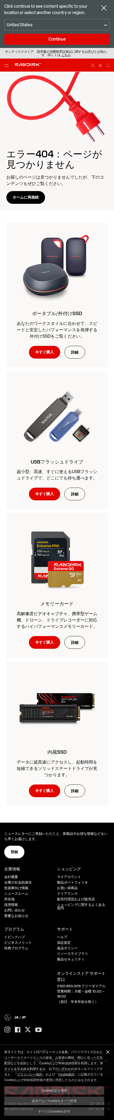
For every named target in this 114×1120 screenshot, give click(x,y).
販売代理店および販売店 (76, 899)
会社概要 (11, 877)
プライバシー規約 (29, 1074)
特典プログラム (16, 948)
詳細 (74, 352)
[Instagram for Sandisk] (7, 1029)
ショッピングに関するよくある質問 (81, 906)
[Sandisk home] (28, 64)
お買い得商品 (67, 888)
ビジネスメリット (18, 942)
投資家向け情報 (16, 888)
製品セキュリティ (71, 959)
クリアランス (67, 893)
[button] (66, 55)
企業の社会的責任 (18, 882)
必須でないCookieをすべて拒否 (54, 1101)
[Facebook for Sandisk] (17, 1030)
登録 (14, 851)
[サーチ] (108, 65)
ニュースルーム (16, 893)
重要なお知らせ (16, 916)
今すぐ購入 (44, 352)
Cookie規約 (66, 1074)
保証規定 (64, 942)
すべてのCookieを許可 (54, 1111)
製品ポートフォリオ (72, 882)
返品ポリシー (67, 948)
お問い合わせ (14, 910)
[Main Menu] (7, 65)
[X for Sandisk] (28, 1029)
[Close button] (104, 8)
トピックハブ (14, 937)
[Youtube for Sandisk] (38, 1030)
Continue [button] (57, 39)
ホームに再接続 (26, 197)
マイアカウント (69, 877)
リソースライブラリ (72, 953)
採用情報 (11, 904)
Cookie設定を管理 (54, 1090)
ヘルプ (62, 937)
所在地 (9, 899)
